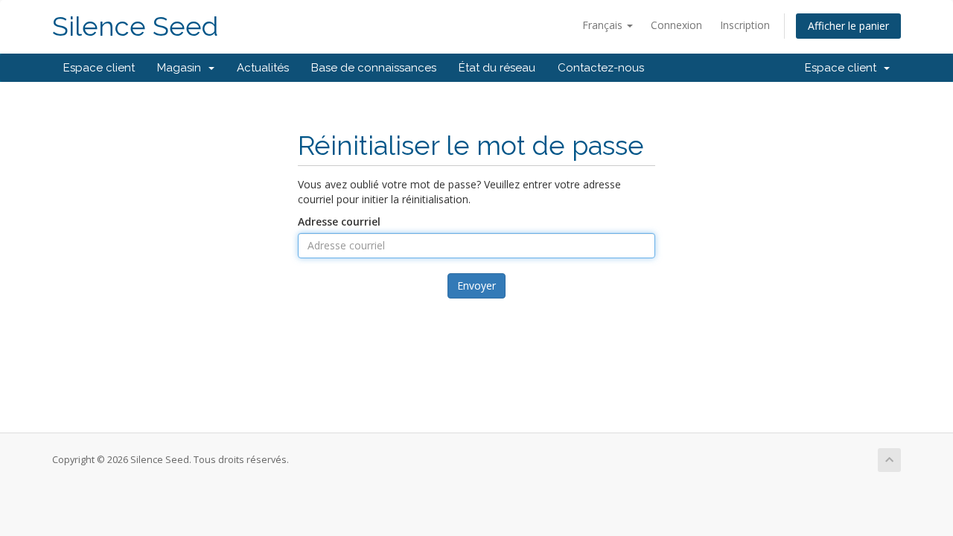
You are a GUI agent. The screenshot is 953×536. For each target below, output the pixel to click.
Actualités (263, 67)
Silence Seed (135, 26)
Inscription (745, 25)
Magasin (182, 67)
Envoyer (476, 285)
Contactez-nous (601, 67)
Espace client (99, 67)
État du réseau (497, 67)
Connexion (676, 25)
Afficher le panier (848, 26)
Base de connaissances (373, 67)
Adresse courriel (339, 221)
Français (603, 25)
